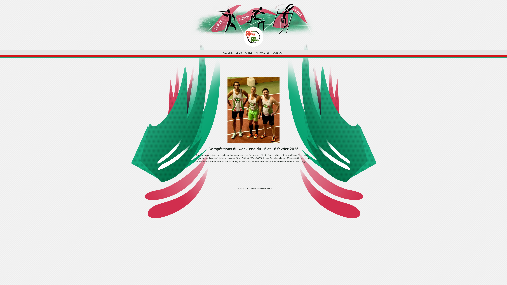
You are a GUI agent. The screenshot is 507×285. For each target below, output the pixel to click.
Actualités (263, 52)
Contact (278, 52)
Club (239, 52)
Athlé (248, 52)
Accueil (228, 52)
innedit (269, 188)
